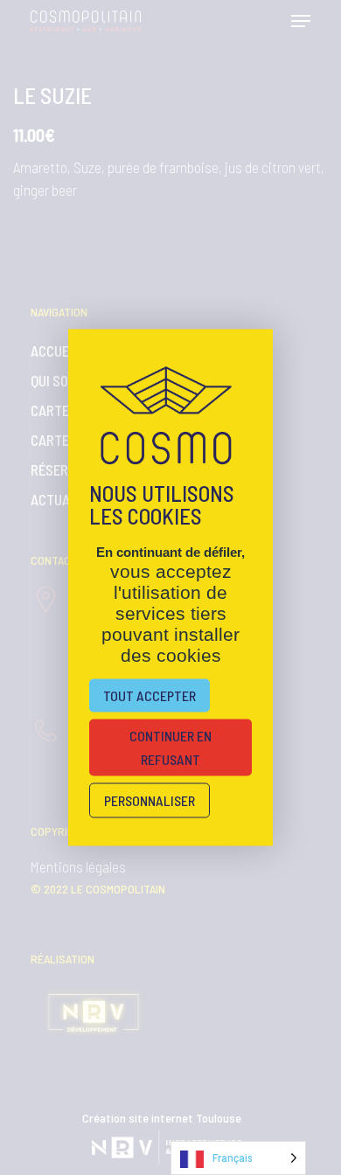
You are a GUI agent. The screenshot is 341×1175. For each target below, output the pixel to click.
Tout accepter (149, 695)
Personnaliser (149, 800)
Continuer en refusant (170, 747)
